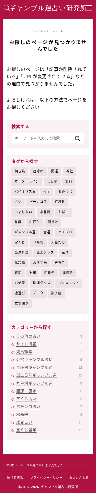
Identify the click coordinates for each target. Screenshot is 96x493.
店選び (20, 293)
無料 (68, 181)
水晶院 (45, 212)
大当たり (58, 242)
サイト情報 (49, 344)
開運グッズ (42, 283)
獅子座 (56, 293)
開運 (54, 171)
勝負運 (49, 273)
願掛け (53, 222)
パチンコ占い (49, 406)
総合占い (49, 422)
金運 (46, 232)
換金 (46, 192)
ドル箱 (38, 242)
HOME (9, 465)
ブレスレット (68, 283)
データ (38, 293)
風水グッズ (45, 253)
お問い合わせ (79, 477)
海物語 (67, 273)
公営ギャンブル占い (49, 359)
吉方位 (60, 263)
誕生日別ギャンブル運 (49, 375)
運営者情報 (15, 477)
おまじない (23, 212)
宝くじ (20, 242)
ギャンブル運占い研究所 (48, 8)
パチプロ (65, 232)
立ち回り (22, 303)
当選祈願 (22, 253)
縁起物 (20, 263)
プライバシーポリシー (46, 477)
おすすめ (40, 263)
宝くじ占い (49, 399)
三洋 (65, 253)
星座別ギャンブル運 (49, 367)
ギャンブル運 (25, 232)
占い (18, 202)
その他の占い (49, 336)
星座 (18, 222)
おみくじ (65, 192)
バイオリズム (25, 192)
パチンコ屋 (38, 202)
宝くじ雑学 (49, 430)
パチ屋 (20, 283)
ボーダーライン (27, 181)
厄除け (38, 171)
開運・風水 (49, 391)
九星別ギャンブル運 (49, 383)
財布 (32, 273)
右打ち (34, 222)
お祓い (63, 212)
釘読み (60, 202)
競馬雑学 (49, 352)
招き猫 (20, 171)
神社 (69, 171)
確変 (18, 273)
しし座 (52, 181)
